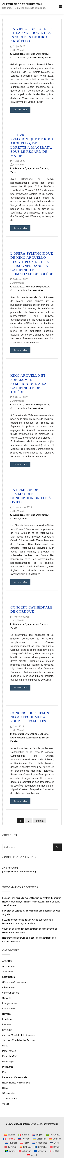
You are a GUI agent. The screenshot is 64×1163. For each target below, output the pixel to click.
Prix (4, 1072)
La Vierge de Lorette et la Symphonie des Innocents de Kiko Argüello (31, 35)
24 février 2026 (20, 279)
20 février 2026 (20, 397)
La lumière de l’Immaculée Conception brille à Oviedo (30, 496)
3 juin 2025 (18, 726)
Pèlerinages (8, 1061)
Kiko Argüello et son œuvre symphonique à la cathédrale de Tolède (28, 384)
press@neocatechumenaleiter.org (19, 871)
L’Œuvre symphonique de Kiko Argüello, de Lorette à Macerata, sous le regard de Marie (31, 145)
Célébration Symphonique (37, 54)
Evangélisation (45, 57)
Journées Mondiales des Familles (18, 1040)
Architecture (8, 966)
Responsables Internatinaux (16, 1082)
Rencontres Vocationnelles (15, 1077)
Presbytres (7, 1067)
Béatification (8, 977)
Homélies (6, 1014)
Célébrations (8, 987)
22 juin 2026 (19, 46)
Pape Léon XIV (9, 1056)
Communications (18, 57)
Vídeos (13, 172)
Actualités (18, 54)
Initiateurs (7, 1019)
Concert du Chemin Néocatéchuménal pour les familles (29, 717)
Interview (6, 1024)
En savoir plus (20, 110)
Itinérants (7, 1030)
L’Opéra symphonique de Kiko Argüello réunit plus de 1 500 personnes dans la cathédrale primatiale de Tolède (31, 263)
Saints (5, 1088)
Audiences (7, 971)
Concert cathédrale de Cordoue (31, 609)
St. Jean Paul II (9, 1098)
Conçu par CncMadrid (47, 1124)
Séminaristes (8, 1093)
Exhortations (8, 1008)
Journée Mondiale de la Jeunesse (18, 1035)
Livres (5, 1045)
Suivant (39, 821)
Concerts (32, 57)
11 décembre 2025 (22, 507)
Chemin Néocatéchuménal (22, 4)
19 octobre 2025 (21, 617)
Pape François (9, 1051)
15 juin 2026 (19, 161)
